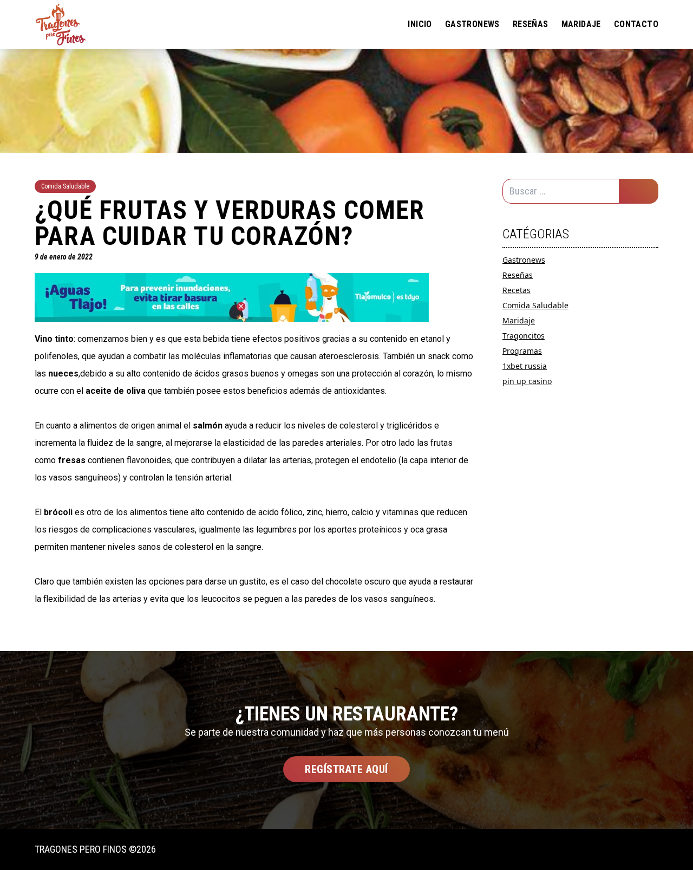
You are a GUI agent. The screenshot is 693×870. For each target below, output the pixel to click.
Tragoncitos (523, 335)
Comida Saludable (535, 305)
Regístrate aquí (346, 769)
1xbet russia (524, 366)
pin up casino (527, 381)
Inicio (420, 24)
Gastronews (472, 24)
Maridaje (581, 24)
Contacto (636, 24)
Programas (522, 351)
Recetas (516, 290)
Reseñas (530, 24)
